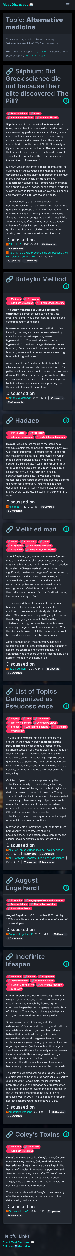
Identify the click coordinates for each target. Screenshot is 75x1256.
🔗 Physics (13, 718)
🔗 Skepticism (36, 433)
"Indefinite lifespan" (20, 1111)
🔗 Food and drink (17, 113)
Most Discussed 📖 (18, 4)
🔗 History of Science (19, 722)
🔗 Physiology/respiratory (50, 303)
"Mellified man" (18, 668)
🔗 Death (12, 541)
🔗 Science (14, 726)
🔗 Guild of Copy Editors (21, 984)
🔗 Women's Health (46, 117)
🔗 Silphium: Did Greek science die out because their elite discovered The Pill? (37, 86)
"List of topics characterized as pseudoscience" (37, 857)
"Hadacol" (15, 506)
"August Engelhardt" (21, 934)
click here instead (35, 55)
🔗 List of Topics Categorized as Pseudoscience (31, 699)
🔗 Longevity (15, 989)
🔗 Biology (29, 976)
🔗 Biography (15, 900)
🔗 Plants (35, 113)
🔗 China (44, 541)
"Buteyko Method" (20, 397)
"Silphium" (15, 244)
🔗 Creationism (16, 731)
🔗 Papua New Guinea (19, 908)
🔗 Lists (26, 718)
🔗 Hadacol (23, 420)
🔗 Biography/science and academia (44, 900)
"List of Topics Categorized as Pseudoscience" (37, 849)
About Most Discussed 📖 (18, 1242)
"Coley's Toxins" (19, 1211)
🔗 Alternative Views (45, 722)
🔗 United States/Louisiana (50, 437)
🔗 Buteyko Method (36, 279)
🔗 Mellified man (31, 529)
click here (40, 51)
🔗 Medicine (14, 299)
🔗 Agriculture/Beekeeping (40, 549)
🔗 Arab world (15, 549)
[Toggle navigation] (67, 5)
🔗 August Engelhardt (23, 884)
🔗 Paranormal (59, 726)
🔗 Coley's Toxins (33, 1134)
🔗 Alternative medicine (20, 117)
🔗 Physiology (31, 299)
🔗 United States (17, 433)
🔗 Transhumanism (18, 980)
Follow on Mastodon (16, 1246)
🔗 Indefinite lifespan (25, 960)
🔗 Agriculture (28, 541)
